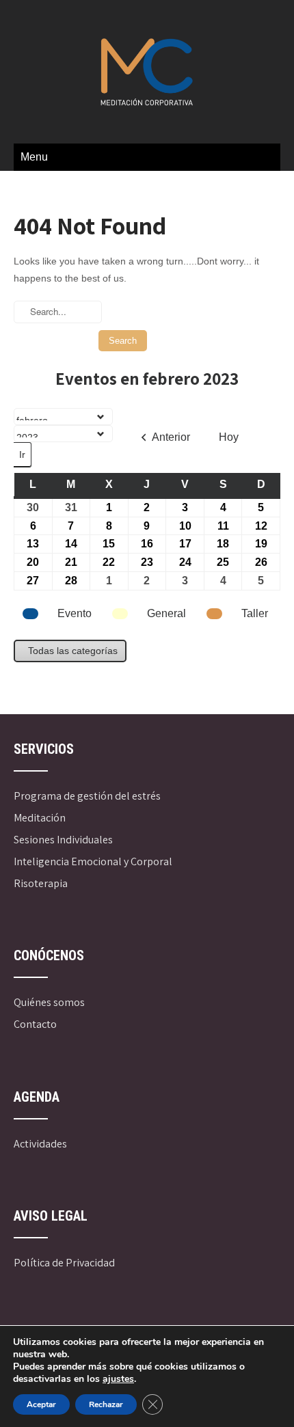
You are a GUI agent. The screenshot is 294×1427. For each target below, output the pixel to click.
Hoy (229, 437)
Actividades (40, 1144)
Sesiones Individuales (63, 839)
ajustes (118, 1379)
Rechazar (106, 1404)
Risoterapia (41, 883)
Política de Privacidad (64, 1262)
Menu (34, 157)
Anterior (171, 437)
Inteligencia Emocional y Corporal (93, 861)
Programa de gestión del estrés (87, 796)
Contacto (35, 1024)
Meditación (40, 818)
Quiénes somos (49, 1002)
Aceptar (41, 1404)
